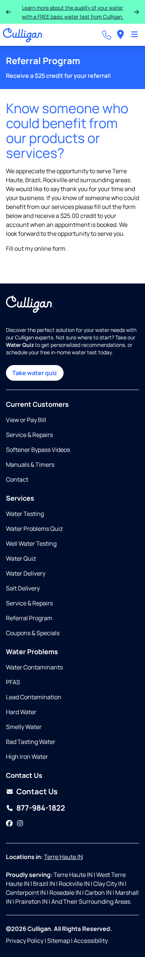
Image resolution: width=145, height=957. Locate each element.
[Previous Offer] (8, 11)
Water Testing (25, 514)
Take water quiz (34, 373)
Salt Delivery (23, 588)
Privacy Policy (25, 941)
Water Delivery (25, 573)
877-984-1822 (40, 808)
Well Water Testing (31, 543)
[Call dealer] (106, 35)
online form (49, 248)
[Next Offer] (136, 11)
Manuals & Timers (30, 464)
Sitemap (58, 941)
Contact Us (37, 791)
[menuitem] (120, 35)
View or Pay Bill (26, 420)
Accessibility (91, 941)
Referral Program (29, 618)
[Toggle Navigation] (134, 35)
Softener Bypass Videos (38, 450)
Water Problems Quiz (34, 529)
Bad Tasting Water (30, 742)
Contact (17, 479)
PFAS (13, 682)
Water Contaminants (34, 667)
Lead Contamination (33, 697)
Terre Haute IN (63, 857)
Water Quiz (21, 558)
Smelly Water (24, 727)
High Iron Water (27, 756)
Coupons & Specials (32, 633)
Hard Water (21, 712)
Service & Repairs (29, 435)
